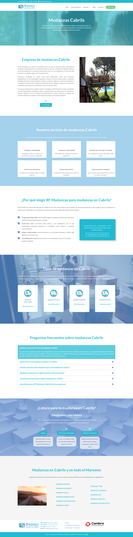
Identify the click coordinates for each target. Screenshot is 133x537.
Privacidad (77, 528)
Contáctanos (46, 105)
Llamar (43, 433)
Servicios (86, 7)
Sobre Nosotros (76, 7)
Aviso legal (69, 528)
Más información (27, 306)
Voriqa (86, 534)
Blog (94, 7)
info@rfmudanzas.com (51, 528)
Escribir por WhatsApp (66, 433)
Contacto (101, 7)
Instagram (69, 525)
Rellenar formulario (90, 433)
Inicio (67, 7)
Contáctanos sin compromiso (97, 235)
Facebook (76, 525)
